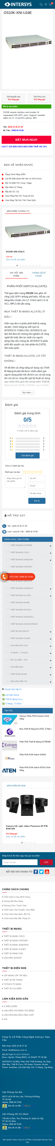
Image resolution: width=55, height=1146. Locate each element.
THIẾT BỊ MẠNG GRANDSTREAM (23, 624)
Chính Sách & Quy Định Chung (17, 897)
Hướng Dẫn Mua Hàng (13, 901)
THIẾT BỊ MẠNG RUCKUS (20, 610)
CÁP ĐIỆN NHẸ (16, 667)
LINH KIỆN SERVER (13, 958)
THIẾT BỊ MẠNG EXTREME (21, 545)
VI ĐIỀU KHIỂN (10, 1006)
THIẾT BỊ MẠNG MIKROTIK (21, 581)
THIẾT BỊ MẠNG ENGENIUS (21, 588)
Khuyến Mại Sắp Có (13, 689)
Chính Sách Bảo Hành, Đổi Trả (17, 914)
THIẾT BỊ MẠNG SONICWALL (22, 617)
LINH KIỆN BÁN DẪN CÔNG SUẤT (19, 1015)
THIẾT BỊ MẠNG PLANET (20, 638)
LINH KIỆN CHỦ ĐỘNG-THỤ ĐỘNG (19, 1011)
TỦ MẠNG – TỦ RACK (19, 653)
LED (5, 1019)
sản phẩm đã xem (16, 786)
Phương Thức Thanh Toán (15, 905)
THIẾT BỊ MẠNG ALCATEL (20, 595)
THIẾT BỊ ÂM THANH (18, 674)
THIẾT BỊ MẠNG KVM (13, 953)
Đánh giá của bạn (12, 472)
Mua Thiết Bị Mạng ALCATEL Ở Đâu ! (36, 729)
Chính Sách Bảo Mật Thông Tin (17, 918)
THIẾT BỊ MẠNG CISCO (19, 552)
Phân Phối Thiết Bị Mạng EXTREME (35, 742)
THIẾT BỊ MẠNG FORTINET (21, 567)
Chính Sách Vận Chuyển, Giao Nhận (19, 910)
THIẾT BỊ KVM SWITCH (19, 631)
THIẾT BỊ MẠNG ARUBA (20, 603)
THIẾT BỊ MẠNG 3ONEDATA (21, 560)
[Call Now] (4, 576)
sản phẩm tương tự (18, 211)
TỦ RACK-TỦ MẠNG (12, 984)
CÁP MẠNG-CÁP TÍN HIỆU (15, 975)
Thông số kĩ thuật (38, 274)
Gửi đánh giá (28, 455)
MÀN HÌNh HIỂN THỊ (18, 681)
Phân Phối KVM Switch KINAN (33, 755)
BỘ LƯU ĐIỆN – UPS (18, 660)
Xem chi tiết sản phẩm (15, 259)
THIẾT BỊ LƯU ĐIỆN (12, 988)
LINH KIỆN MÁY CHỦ (19, 646)
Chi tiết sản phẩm (16, 274)
